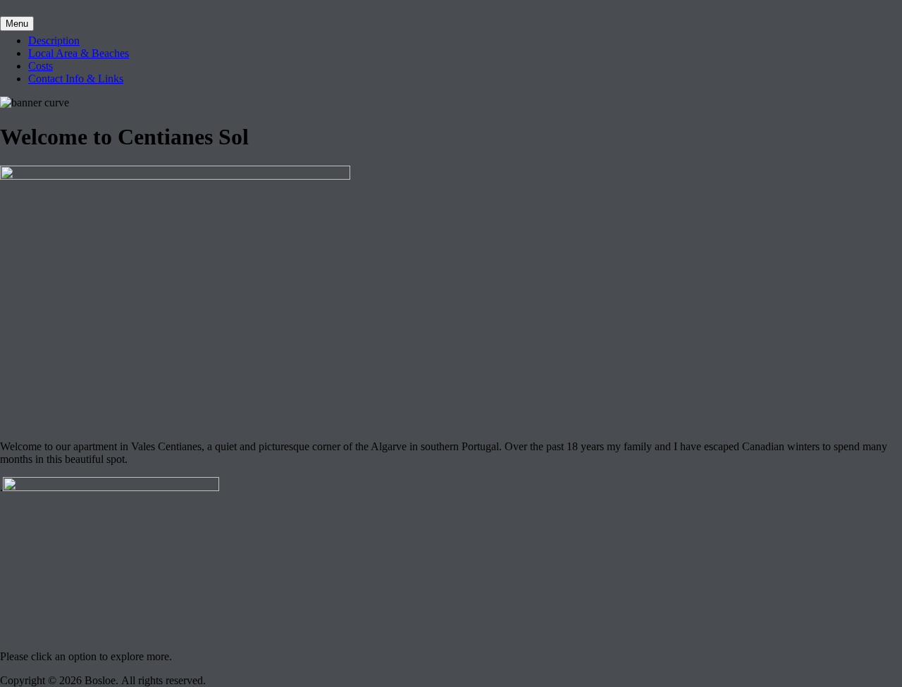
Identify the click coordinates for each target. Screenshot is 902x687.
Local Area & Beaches (78, 53)
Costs (40, 66)
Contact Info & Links (75, 79)
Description (54, 41)
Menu (17, 23)
